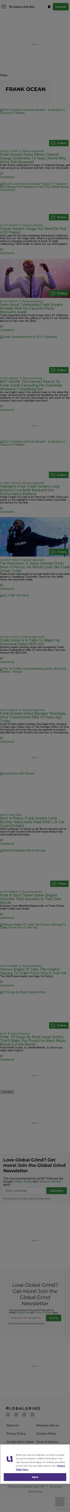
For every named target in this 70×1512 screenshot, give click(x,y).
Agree (35, 1477)
